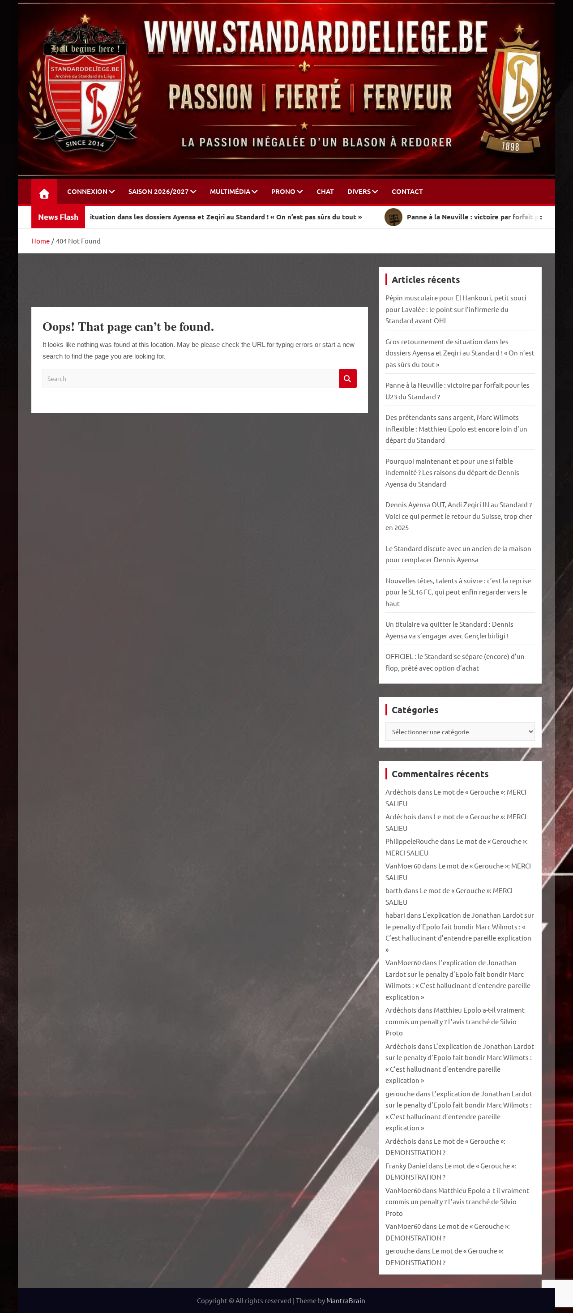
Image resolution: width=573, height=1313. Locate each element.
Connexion (87, 191)
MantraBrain (345, 1300)
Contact (407, 191)
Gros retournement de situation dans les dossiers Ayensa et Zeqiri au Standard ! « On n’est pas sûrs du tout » (460, 352)
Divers (359, 191)
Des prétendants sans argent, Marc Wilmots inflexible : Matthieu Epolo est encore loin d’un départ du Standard (456, 428)
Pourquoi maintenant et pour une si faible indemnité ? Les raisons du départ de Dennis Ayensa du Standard (452, 472)
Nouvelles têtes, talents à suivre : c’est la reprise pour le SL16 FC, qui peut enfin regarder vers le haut (458, 591)
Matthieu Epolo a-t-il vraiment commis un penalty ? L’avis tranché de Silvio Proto (455, 1021)
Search (348, 378)
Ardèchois (400, 791)
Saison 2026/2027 (158, 191)
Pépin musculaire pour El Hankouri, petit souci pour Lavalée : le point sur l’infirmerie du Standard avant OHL (455, 309)
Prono (283, 191)
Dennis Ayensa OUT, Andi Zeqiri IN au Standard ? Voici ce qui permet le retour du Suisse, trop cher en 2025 (458, 515)
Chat (325, 191)
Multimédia (230, 191)
